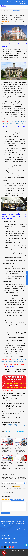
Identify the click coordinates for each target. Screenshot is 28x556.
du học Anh (7, 431)
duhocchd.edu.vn (12, 424)
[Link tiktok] (5, 547)
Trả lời (5, 492)
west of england (20, 431)
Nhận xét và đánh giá (6, 496)
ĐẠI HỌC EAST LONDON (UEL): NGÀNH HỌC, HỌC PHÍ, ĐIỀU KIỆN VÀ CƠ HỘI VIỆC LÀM (6, 448)
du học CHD (13, 431)
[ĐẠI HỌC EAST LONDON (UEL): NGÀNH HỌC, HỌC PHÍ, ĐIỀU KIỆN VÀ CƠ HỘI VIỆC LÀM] (7, 441)
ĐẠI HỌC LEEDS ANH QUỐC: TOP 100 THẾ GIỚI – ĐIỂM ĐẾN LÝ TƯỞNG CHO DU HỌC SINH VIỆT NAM (20, 465)
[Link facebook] (2, 547)
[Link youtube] (10, 547)
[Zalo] (26, 545)
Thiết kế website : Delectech (14, 554)
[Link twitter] (7, 547)
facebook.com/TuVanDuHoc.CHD (17, 426)
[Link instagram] (13, 547)
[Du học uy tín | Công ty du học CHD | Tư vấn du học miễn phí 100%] (3, 6)
